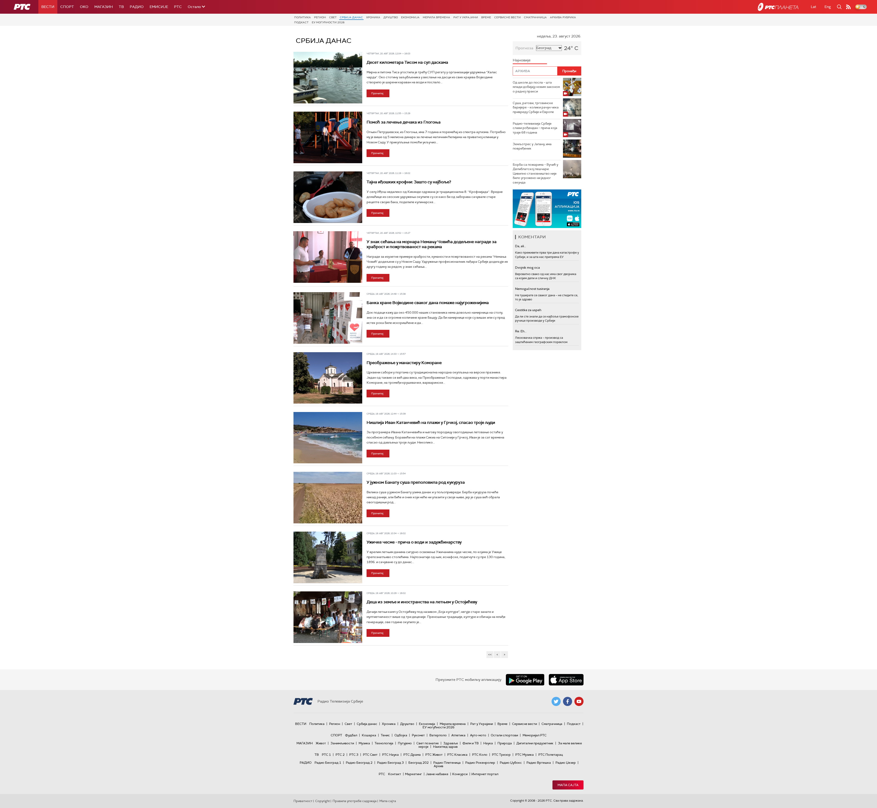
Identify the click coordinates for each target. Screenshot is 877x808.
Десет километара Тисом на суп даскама (407, 62)
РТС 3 (353, 755)
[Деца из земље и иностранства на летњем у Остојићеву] (327, 617)
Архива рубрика (563, 17)
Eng (827, 6)
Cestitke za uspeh (528, 310)
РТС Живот (434, 755)
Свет (333, 17)
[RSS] (848, 7)
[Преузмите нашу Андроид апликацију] (525, 679)
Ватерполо (438, 735)
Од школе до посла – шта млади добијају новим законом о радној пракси (536, 86)
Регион (320, 17)
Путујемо (405, 743)
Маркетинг (413, 774)
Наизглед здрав (445, 747)
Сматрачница (535, 17)
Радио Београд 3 (390, 763)
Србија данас (351, 17)
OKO (84, 6)
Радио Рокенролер (480, 763)
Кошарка (369, 735)
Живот (321, 743)
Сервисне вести (507, 17)
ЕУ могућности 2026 (328, 22)
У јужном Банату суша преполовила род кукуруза (416, 482)
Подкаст (301, 22)
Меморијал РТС (535, 735)
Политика (302, 17)
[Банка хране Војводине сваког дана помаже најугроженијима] (327, 318)
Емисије (159, 6)
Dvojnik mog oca (527, 267)
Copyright (322, 801)
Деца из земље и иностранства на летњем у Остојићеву (422, 602)
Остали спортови (504, 735)
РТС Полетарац (550, 755)
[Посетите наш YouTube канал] (579, 701)
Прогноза (524, 48)
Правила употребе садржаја (355, 801)
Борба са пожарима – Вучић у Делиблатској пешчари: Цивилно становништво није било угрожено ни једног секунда (535, 173)
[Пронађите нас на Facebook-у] (567, 701)
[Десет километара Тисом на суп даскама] (327, 77)
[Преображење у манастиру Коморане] (327, 378)
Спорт (67, 6)
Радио (137, 6)
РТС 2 (340, 755)
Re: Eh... (520, 331)
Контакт (394, 774)
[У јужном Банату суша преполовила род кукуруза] (327, 497)
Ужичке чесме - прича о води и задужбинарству (414, 542)
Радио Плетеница (447, 763)
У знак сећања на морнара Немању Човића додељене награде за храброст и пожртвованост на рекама (432, 244)
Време (486, 17)
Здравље (450, 743)
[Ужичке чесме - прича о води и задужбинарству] (327, 557)
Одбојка (400, 735)
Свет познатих (427, 743)
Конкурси (460, 774)
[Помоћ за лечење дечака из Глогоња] (327, 137)
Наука (488, 743)
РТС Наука (390, 755)
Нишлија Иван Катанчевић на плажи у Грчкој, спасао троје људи (431, 422)
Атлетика (458, 735)
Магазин (103, 6)
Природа (504, 743)
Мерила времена (436, 17)
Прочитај (377, 93)
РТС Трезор (501, 755)
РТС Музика (524, 755)
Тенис (385, 735)
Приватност (302, 801)
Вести (47, 6)
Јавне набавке (437, 774)
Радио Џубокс (511, 763)
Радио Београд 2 (359, 763)
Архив (438, 766)
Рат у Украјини (465, 17)
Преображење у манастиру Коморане (404, 362)
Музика (364, 743)
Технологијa (384, 743)
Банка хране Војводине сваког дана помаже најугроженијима (428, 302)
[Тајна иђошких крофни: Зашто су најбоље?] (327, 197)
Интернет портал (484, 774)
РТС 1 (326, 755)
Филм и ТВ (470, 743)
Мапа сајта (568, 785)
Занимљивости (342, 743)
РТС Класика (457, 755)
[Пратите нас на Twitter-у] (556, 701)
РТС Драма (412, 755)
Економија (410, 17)
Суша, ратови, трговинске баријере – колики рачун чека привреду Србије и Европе (536, 107)
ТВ (121, 6)
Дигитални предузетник (534, 743)
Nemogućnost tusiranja (532, 289)
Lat (813, 6)
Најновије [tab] (522, 60)
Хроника (373, 17)
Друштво (390, 17)
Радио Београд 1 (327, 763)
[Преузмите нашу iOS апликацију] (566, 679)
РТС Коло (479, 755)
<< (490, 654)
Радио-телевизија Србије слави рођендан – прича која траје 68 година (535, 127)
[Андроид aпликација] (547, 208)
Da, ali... (520, 246)
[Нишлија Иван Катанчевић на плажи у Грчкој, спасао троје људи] (327, 438)
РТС (178, 6)
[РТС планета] (778, 7)
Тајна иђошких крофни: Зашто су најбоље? (409, 182)
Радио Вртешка (538, 763)
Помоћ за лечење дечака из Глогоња (404, 122)
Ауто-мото (478, 735)
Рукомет (418, 735)
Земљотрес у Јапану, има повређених (532, 146)
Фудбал (351, 735)
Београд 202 (418, 763)
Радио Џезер (565, 763)
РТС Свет (370, 755)
